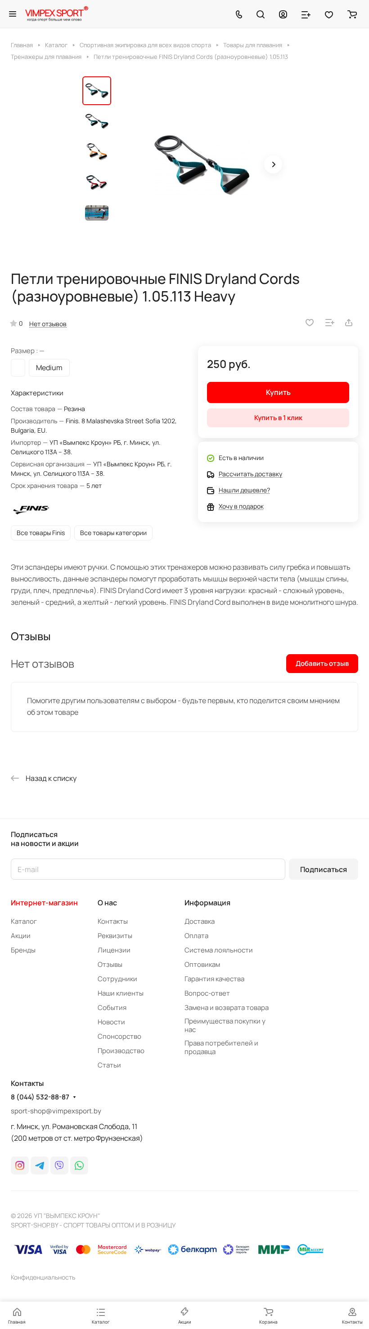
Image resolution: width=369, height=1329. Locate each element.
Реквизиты (115, 935)
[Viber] (59, 1165)
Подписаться (323, 869)
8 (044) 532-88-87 (40, 1097)
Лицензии (114, 950)
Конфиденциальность (43, 1277)
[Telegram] (40, 1165)
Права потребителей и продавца (221, 1047)
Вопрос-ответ (207, 993)
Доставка (199, 921)
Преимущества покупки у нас (225, 1025)
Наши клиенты (121, 993)
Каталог (24, 921)
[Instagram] (20, 1165)
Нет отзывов (48, 323)
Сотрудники (117, 978)
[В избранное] (309, 322)
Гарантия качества (214, 978)
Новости (111, 1022)
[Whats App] (79, 1165)
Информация (207, 903)
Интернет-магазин (44, 903)
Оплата (196, 935)
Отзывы (110, 964)
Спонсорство (119, 1036)
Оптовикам (202, 964)
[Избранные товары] (329, 13)
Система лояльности (218, 950)
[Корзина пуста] (352, 13)
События (112, 1007)
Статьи (109, 1065)
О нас (107, 903)
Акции (21, 935)
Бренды (23, 950)
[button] (273, 164)
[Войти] (283, 13)
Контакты (113, 921)
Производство (121, 1050)
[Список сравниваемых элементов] (306, 13)
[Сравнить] (329, 322)
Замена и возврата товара (226, 1007)
